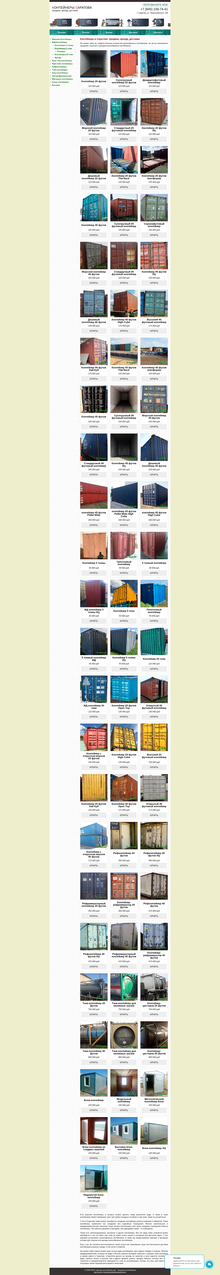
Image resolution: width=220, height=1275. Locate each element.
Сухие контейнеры (60, 82)
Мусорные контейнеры (62, 79)
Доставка (133, 32)
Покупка (86, 32)
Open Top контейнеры (62, 61)
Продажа (62, 32)
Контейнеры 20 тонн (64, 54)
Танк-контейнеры (60, 70)
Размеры (61, 51)
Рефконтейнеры (59, 67)
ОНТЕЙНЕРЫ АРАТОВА (72, 7)
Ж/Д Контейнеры (59, 42)
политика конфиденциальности (114, 1272)
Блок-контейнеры (60, 73)
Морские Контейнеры (62, 39)
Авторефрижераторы (62, 76)
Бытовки (56, 85)
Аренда (109, 32)
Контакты (158, 32)
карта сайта (98, 1272)
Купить (94, 91)
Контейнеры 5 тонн (63, 48)
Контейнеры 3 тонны (64, 45)
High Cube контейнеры (62, 64)
